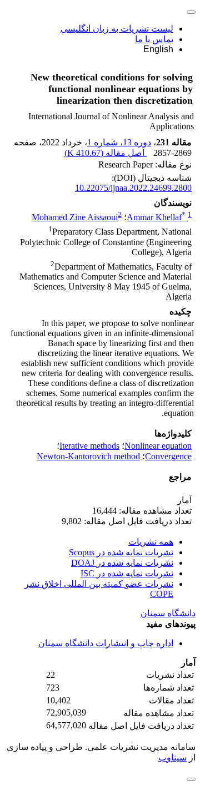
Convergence (168, 456)
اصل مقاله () (105, 153)
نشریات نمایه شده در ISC (127, 573)
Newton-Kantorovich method (88, 456)
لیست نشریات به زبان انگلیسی (117, 28)
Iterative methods (89, 445)
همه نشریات (150, 541)
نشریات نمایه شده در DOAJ (122, 562)
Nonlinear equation (158, 445)
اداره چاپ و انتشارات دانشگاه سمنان (105, 643)
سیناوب (172, 757)
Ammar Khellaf (156, 217)
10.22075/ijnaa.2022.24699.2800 (133, 187)
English (158, 49)
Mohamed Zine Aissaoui (75, 217)
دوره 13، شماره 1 (119, 142)
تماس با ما (154, 39)
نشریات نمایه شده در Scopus (121, 552)
